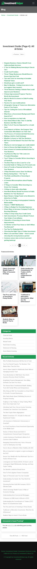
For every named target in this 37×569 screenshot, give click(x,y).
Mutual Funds (7, 341)
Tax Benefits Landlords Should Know (14, 469)
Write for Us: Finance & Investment (15, 553)
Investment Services (24, 551)
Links (34, 551)
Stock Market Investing (10, 351)
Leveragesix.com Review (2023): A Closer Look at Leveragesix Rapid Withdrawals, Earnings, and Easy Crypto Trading (18, 464)
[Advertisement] (18, 30)
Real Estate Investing (9, 345)
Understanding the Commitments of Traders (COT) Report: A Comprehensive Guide (27, 273)
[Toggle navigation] (33, 3)
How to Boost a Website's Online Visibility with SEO (18, 448)
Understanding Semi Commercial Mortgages (16, 495)
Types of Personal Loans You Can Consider (16, 476)
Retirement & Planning (9, 348)
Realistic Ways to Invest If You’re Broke (8, 320)
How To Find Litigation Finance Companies (16, 472)
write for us (11, 525)
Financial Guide (7, 335)
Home (3, 15)
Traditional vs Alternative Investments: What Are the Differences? (27, 298)
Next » (22, 54)
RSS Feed (24, 536)
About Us (30, 553)
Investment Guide (12, 15)
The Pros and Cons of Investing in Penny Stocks (9, 296)
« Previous (16, 54)
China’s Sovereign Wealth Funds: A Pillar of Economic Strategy (9, 271)
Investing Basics (8, 338)
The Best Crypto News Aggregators (13, 412)
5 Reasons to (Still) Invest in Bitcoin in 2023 (16, 498)
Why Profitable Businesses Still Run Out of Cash (17, 361)
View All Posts (14, 536)
